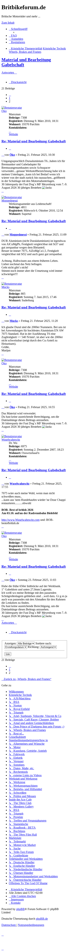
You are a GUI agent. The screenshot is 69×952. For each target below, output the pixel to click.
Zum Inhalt (7, 22)
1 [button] (9, 98)
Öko (4, 111)
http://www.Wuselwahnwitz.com (20, 519)
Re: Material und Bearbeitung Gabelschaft (33, 141)
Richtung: (34, 646)
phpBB (20, 909)
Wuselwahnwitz (10, 439)
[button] (10, 94)
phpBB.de (42, 918)
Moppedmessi (9, 200)
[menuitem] (13, 35)
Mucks (5, 287)
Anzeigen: (10, 643)
